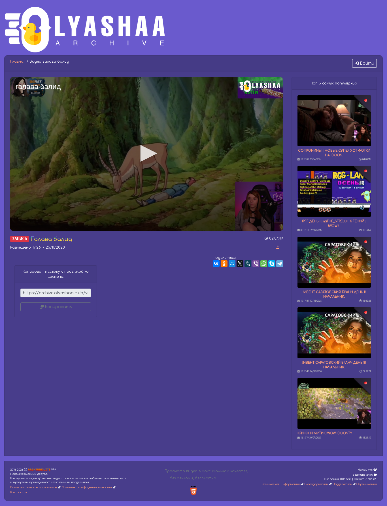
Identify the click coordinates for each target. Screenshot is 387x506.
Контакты (18, 492)
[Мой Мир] (232, 263)
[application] (146, 154)
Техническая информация (280, 484)
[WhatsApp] (263, 263)
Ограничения (366, 484)
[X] (240, 263)
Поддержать (342, 484)
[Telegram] (279, 263)
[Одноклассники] (224, 263)
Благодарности (316, 484)
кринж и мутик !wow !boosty (324, 433)
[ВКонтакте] (216, 263)
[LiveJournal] (247, 263)
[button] (146, 153)
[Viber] (255, 263)
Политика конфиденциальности (86, 487)
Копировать (58, 307)
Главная (17, 61)
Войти (366, 63)
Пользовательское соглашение (33, 487)
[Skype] (271, 263)
